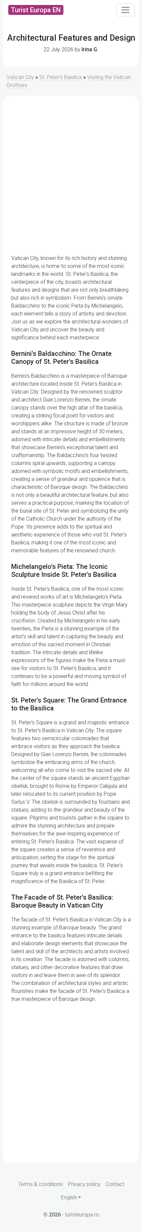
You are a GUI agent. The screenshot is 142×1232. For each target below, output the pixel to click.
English (69, 1197)
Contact (115, 1184)
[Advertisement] (71, 175)
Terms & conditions (40, 1184)
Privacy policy (84, 1184)
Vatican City (20, 77)
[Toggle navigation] (125, 10)
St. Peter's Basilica (60, 77)
